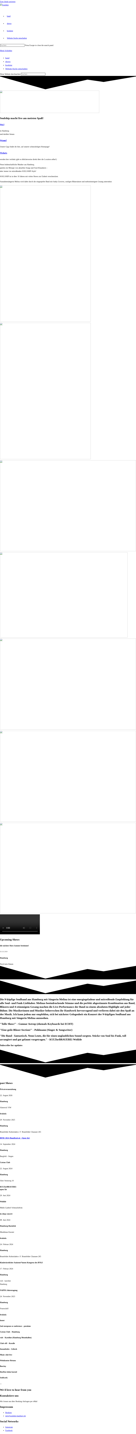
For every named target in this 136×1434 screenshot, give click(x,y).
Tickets (3, 153)
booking (8, 65)
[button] (6, 964)
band (7, 58)
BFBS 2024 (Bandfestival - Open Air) (15, 1138)
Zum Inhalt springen (7, 2)
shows (7, 61)
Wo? (2, 124)
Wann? (3, 140)
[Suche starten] (47, 74)
